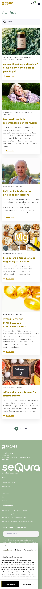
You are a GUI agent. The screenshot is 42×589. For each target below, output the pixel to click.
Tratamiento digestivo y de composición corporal (17, 521)
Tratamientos (6, 486)
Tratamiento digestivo (9, 514)
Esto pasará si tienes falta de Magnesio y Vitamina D (19, 260)
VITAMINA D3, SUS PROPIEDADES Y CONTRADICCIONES (14, 323)
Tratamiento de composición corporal (14, 517)
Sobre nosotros (7, 490)
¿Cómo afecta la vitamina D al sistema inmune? (20, 394)
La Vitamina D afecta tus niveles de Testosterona (17, 193)
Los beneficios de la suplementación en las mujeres (20, 121)
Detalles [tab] (18, 550)
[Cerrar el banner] (5, 545)
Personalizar (27, 584)
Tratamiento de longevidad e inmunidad (14, 510)
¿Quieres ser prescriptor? (10, 482)
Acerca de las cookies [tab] (31, 550)
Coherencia (5, 493)
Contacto (5, 501)
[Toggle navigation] (39, 4)
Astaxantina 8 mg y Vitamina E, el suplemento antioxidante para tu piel (21, 68)
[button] (31, 3)
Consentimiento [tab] (6, 550)
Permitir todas (10, 584)
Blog (3, 497)
